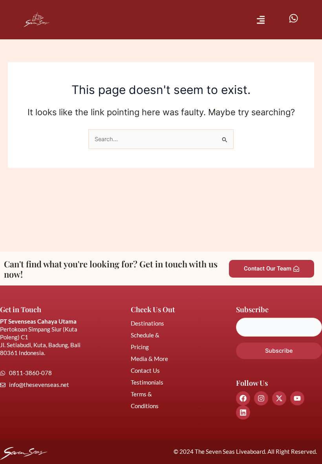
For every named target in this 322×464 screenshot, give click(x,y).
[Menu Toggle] (261, 19)
